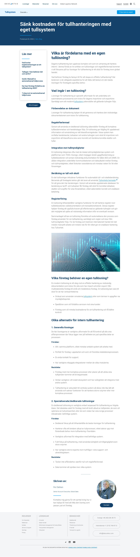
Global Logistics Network (68, 4)
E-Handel (41, 520)
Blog (40, 39)
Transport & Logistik (75, 530)
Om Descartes (25, 520)
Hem (36, 39)
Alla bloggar (33, 105)
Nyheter (24, 525)
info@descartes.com (106, 533)
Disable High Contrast (90, 547)
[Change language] (131, 4)
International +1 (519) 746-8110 (106, 526)
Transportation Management (46, 527)
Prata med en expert (126, 12)
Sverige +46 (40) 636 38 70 (106, 518)
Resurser (46, 4)
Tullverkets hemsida (107, 180)
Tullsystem (10, 12)
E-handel (72, 527)
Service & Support (26, 527)
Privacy (24, 532)
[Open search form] (134, 4)
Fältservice (72, 522)
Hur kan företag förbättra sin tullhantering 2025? (33, 87)
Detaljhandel (73, 520)
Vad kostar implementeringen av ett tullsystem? (31, 65)
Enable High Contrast (76, 547)
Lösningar (25, 4)
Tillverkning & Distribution (76, 525)
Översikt (23, 12)
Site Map (24, 530)
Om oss (54, 4)
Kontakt (125, 4)
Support (119, 4)
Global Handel (42, 522)
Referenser (24, 522)
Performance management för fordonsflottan (50, 525)
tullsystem (79, 101)
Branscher (35, 4)
